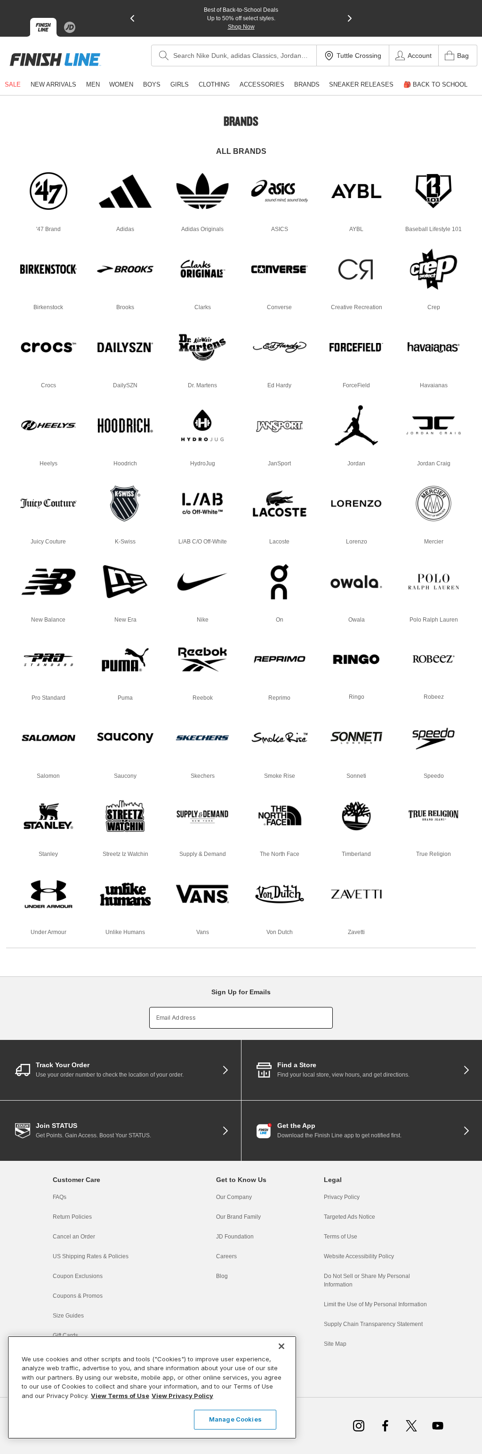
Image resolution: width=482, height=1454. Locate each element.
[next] (349, 18)
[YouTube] (437, 1425)
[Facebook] (385, 1425)
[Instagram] (358, 1425)
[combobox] (234, 55)
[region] (152, 1387)
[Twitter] (411, 1425)
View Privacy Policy (182, 1395)
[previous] (132, 18)
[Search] (164, 55)
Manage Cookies (235, 1419)
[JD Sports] (69, 27)
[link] (55, 59)
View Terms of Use (120, 1395)
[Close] (281, 1346)
